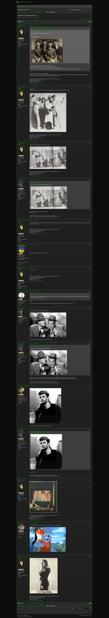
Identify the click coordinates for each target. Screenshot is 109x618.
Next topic (88, 18)
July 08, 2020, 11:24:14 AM (34, 267)
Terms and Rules (84, 615)
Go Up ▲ (89, 615)
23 (33, 21)
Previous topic (82, 18)
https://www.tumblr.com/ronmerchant (36, 83)
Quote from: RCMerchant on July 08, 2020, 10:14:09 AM (41, 182)
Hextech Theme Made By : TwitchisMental (25, 616)
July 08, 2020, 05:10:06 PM (34, 429)
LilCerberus (21, 179)
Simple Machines (26, 615)
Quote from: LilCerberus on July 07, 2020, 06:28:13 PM (41, 27)
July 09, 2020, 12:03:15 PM (34, 523)
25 (38, 21)
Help (80, 615)
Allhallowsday (22, 386)
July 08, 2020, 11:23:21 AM (34, 244)
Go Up (19, 603)
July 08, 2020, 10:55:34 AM (34, 179)
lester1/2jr (21, 523)
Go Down (20, 21)
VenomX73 (21, 308)
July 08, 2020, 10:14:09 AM (34, 142)
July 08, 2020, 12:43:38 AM (34, 25)
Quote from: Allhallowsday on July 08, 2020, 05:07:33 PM (41, 432)
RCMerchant (21, 25)
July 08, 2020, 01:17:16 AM (34, 86)
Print (90, 21)
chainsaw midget (22, 291)
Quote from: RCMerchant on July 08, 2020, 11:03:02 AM (41, 293)
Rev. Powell (21, 244)
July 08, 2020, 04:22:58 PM (34, 343)
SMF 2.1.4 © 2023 (20, 615)
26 (40, 21)
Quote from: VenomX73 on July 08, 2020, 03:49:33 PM (40, 345)
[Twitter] (18, 535)
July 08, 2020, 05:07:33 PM (34, 386)
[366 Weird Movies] (18, 261)
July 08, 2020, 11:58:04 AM (34, 291)
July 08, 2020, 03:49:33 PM (34, 308)
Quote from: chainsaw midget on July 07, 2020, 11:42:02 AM (42, 30)
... (29, 21)
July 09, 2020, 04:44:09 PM (34, 556)
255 (44, 21)
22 (31, 21)
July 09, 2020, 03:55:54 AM (34, 479)
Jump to (73, 608)
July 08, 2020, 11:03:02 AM (34, 220)
